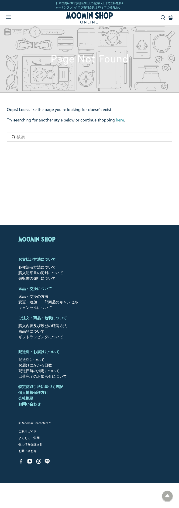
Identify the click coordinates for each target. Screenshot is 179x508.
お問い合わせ (29, 404)
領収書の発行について (37, 278)
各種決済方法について (37, 267)
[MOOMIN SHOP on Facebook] (21, 462)
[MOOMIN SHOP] (89, 17)
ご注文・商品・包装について (42, 317)
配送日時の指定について (38, 370)
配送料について (31, 359)
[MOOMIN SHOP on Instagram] (29, 462)
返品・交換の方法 (33, 296)
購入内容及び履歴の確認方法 (42, 325)
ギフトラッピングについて (40, 336)
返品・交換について (35, 288)
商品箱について (31, 331)
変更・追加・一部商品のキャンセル (48, 302)
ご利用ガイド (27, 431)
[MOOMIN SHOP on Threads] (38, 462)
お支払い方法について (37, 259)
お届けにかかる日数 (35, 365)
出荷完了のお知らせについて (42, 376)
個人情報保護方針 (33, 392)
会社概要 (25, 398)
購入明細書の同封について (40, 272)
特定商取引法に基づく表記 (40, 386)
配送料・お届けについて (38, 351)
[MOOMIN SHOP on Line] (47, 462)
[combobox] (89, 137)
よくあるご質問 (29, 438)
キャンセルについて (35, 307)
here (120, 120)
